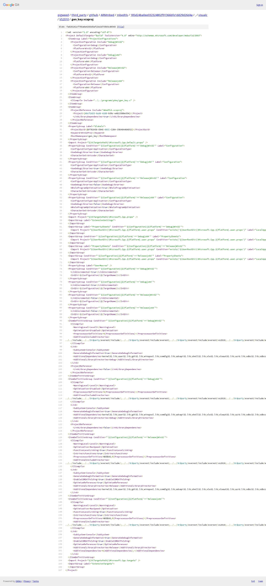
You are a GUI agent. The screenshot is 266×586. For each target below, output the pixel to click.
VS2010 (64, 19)
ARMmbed (107, 15)
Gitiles (19, 581)
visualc (202, 15)
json (260, 581)
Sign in (259, 4)
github (93, 15)
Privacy (26, 581)
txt (253, 581)
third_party (79, 15)
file (120, 26)
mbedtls (122, 15)
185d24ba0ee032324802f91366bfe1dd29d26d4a (162, 15)
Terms (35, 581)
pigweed (63, 15)
